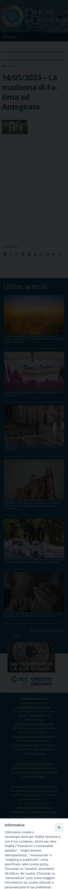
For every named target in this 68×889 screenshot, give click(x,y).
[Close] (59, 827)
